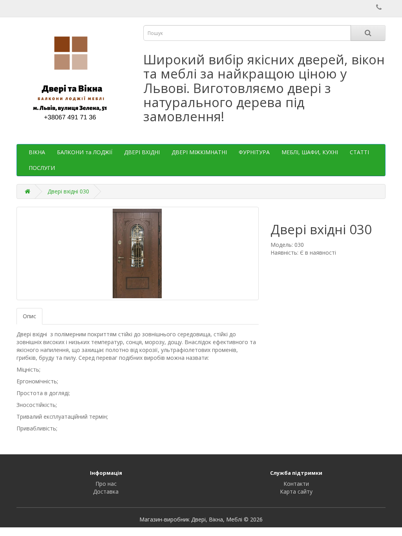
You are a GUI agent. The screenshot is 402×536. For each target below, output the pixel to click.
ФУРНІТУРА (254, 152)
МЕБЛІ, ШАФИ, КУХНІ (309, 152)
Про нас (106, 483)
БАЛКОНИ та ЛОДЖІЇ (84, 152)
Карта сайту (296, 491)
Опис (29, 316)
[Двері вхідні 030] (137, 253)
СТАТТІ (359, 152)
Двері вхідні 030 (68, 191)
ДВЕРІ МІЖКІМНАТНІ (199, 152)
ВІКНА (37, 152)
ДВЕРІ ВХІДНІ (142, 152)
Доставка (106, 491)
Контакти (296, 483)
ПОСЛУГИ (42, 167)
